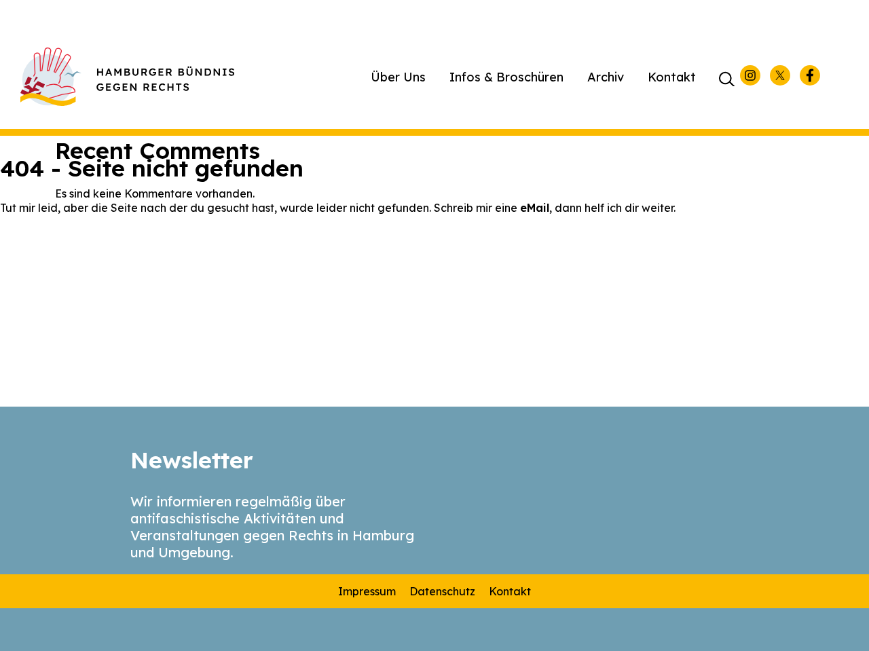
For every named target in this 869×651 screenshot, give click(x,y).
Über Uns (398, 77)
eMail (534, 208)
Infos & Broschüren (506, 77)
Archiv (605, 77)
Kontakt (672, 77)
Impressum (367, 591)
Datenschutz (442, 591)
